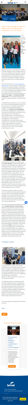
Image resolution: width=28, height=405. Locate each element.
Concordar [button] (23, 399)
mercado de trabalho (12, 19)
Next (23, 350)
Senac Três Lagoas (5, 19)
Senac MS (14, 2)
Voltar (4, 314)
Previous (5, 350)
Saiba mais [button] (10, 400)
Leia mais (12, 366)
